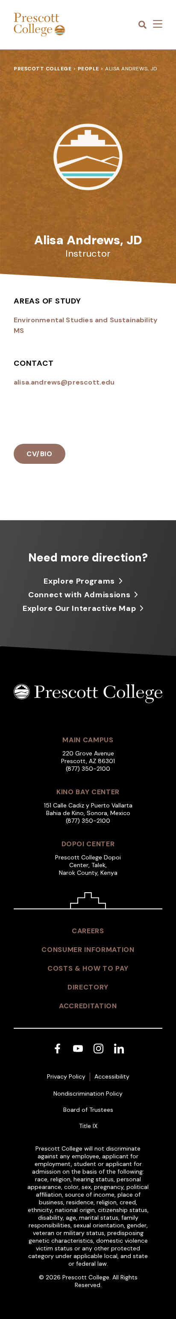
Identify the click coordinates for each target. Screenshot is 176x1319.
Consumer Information (87, 949)
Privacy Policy (66, 1076)
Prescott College (42, 68)
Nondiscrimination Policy (88, 1093)
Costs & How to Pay (88, 968)
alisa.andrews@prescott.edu (64, 382)
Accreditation (88, 1005)
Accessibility (111, 1076)
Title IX (88, 1126)
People (88, 68)
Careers (88, 930)
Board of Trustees (88, 1110)
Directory (88, 987)
